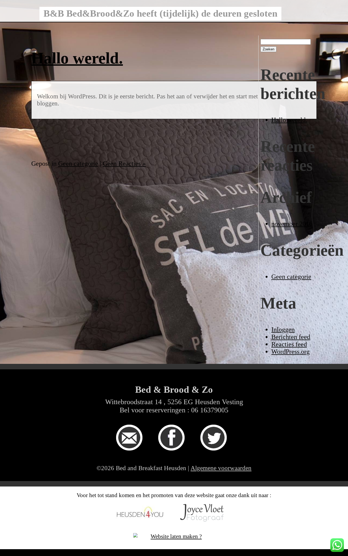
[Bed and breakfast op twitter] (216, 454)
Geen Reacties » (124, 163)
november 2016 (291, 223)
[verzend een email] (132, 454)
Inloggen (283, 329)
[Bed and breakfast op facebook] (174, 454)
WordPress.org (290, 351)
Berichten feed (290, 336)
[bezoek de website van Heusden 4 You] (143, 528)
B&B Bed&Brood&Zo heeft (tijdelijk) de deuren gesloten (160, 13)
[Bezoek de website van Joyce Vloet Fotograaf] (205, 528)
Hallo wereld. (289, 119)
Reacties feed (289, 344)
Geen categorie (291, 276)
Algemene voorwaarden (221, 468)
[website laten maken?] (174, 540)
